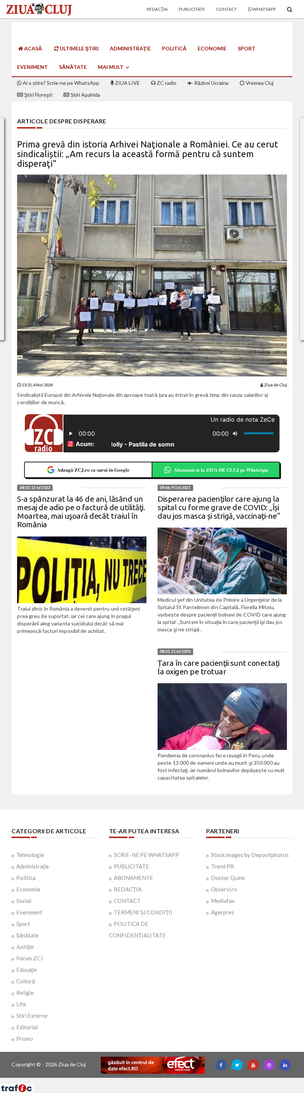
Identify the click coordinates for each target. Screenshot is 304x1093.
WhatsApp (264, 9)
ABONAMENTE (133, 877)
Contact (226, 9)
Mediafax (223, 900)
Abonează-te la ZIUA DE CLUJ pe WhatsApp (221, 469)
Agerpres (222, 912)
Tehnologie (30, 854)
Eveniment (32, 67)
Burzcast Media (179, 1080)
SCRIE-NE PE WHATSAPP (146, 854)
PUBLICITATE (131, 866)
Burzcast (146, 1080)
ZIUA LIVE (127, 83)
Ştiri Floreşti (37, 95)
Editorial (27, 1027)
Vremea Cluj (259, 83)
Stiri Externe (31, 1015)
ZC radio (166, 83)
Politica (26, 877)
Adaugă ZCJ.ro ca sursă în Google (93, 469)
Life (21, 1004)
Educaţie (26, 969)
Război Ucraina (210, 83)
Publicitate (192, 9)
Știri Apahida (84, 95)
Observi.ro (224, 889)
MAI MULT (111, 67)
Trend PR (222, 866)
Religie (25, 992)
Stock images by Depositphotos (250, 854)
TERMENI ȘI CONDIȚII (143, 912)
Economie (212, 48)
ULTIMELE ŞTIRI (79, 48)
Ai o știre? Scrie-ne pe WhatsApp (60, 83)
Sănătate (73, 67)
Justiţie (25, 946)
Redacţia (157, 9)
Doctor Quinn (228, 877)
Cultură (25, 981)
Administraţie (130, 48)
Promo (24, 1038)
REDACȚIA (128, 889)
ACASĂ (32, 48)
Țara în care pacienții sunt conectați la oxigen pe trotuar (219, 667)
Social (23, 900)
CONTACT (127, 900)
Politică (174, 48)
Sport (246, 48)
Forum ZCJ (29, 958)
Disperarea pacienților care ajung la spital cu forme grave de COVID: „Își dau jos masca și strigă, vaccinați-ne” (219, 507)
